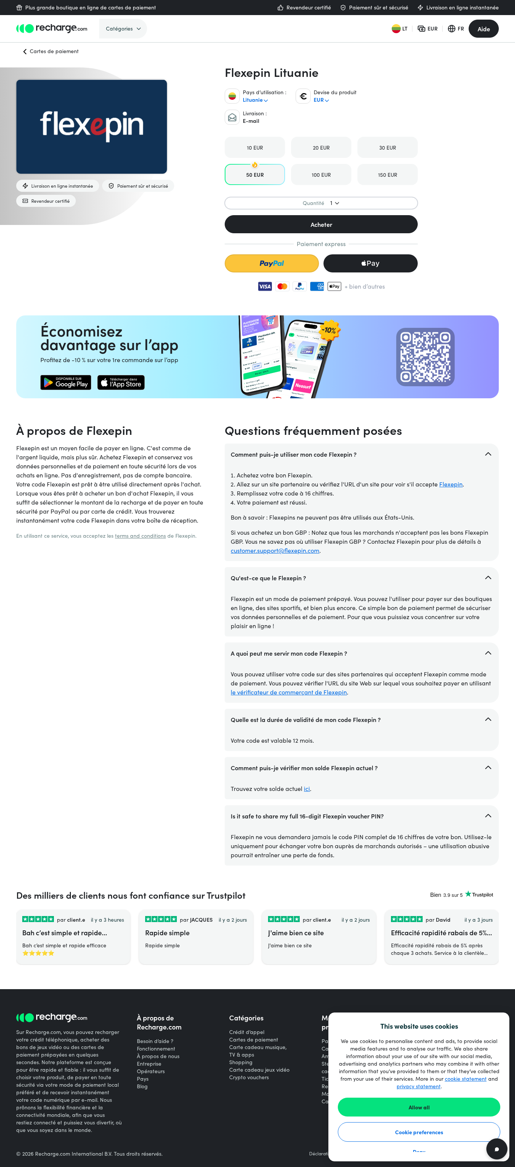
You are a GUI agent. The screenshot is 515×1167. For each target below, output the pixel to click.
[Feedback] (496, 1148)
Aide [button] (484, 28)
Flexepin (451, 484)
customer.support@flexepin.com (275, 550)
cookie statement (466, 1078)
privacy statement (419, 1086)
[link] (65, 382)
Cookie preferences (419, 1132)
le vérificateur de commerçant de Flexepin (289, 692)
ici (307, 788)
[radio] (255, 147)
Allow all (419, 1107)
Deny (419, 1151)
